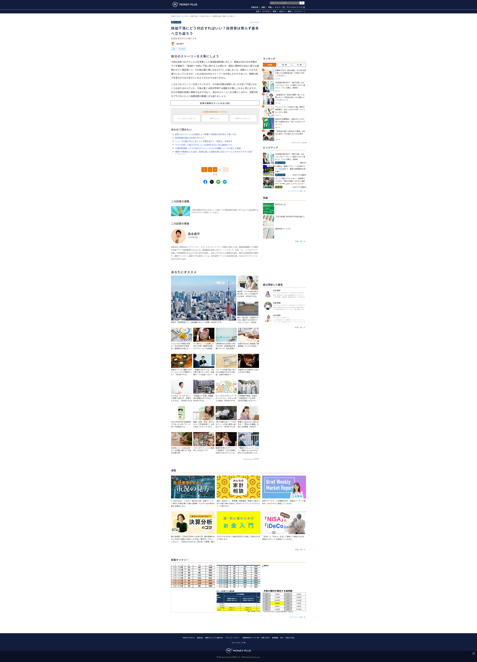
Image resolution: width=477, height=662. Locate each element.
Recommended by (249, 459)
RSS (281, 638)
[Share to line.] (218, 182)
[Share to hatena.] (225, 182)
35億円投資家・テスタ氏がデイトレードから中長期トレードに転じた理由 (208, 148)
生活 (257, 11)
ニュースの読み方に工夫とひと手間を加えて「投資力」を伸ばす (203, 141)
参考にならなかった (243, 118)
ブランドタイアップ (295, 7)
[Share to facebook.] (205, 182)
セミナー (279, 7)
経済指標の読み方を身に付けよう (190, 137)
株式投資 (182, 49)
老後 (274, 11)
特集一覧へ (299, 241)
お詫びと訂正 (289, 638)
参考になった (215, 118)
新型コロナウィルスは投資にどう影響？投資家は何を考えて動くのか (206, 134)
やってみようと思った (186, 118)
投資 (173, 49)
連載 (263, 7)
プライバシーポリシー (232, 638)
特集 (270, 7)
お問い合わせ (265, 638)
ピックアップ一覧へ (296, 191)
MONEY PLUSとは (189, 638)
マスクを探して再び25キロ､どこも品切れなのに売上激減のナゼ (203, 144)
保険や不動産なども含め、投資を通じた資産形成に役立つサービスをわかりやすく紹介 (214, 151)
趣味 (289, 11)
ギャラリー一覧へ (297, 617)
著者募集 (275, 638)
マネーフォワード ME (238, 643)
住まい (282, 11)
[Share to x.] (212, 182)
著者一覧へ (299, 327)
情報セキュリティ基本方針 (214, 638)
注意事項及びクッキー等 (250, 638)
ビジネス (265, 11)
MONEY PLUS (175, 16)
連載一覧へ (299, 549)
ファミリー (299, 11)
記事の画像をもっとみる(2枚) (215, 103)
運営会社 (200, 638)
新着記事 (254, 7)
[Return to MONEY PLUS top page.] (185, 4)
